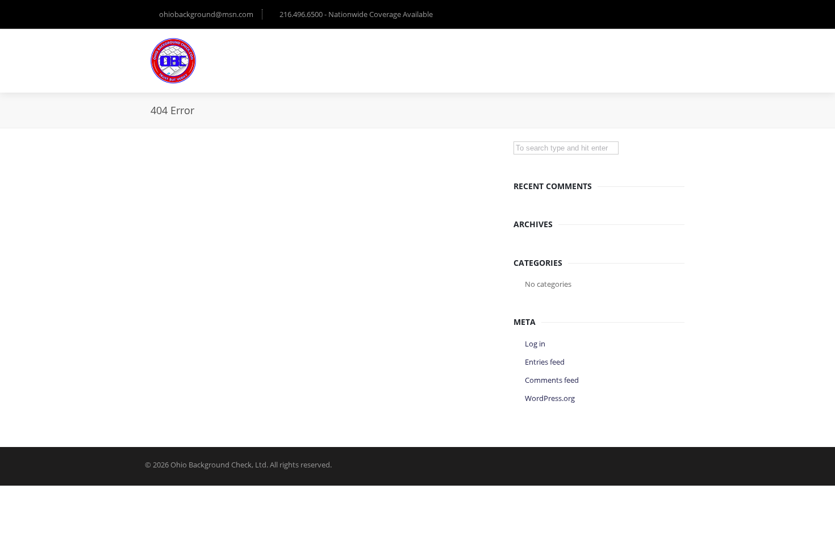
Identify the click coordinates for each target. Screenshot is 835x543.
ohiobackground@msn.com (206, 14)
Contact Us (654, 55)
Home (387, 55)
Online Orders (580, 55)
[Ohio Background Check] (173, 60)
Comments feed (552, 380)
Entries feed (545, 362)
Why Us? (438, 55)
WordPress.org (550, 398)
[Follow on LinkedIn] (673, 14)
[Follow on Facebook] (650, 14)
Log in (535, 344)
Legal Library (503, 55)
